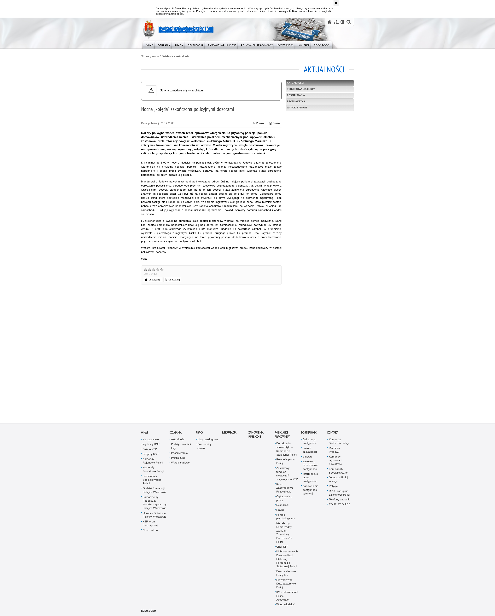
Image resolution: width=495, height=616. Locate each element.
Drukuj (276, 123)
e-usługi (307, 457)
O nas (144, 433)
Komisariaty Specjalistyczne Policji (152, 480)
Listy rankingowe (207, 440)
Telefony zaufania (339, 500)
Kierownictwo (151, 440)
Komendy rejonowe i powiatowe (335, 461)
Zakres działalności (310, 450)
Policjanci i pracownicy (282, 435)
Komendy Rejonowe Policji (153, 461)
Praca (199, 433)
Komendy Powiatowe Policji (153, 470)
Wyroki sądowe (297, 107)
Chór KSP (282, 547)
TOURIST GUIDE (339, 505)
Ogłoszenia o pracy (284, 499)
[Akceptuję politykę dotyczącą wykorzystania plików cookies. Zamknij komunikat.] (336, 3)
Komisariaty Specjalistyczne (338, 471)
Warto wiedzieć (285, 605)
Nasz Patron (150, 531)
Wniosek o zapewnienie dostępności (310, 466)
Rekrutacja (229, 433)
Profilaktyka (296, 101)
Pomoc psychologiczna (285, 517)
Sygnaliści (282, 505)
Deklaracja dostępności (310, 442)
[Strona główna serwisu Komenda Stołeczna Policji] (330, 22)
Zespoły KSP (150, 455)
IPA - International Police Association (287, 597)
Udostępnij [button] (154, 279)
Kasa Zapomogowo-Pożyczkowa (285, 488)
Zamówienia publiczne (255, 435)
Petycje (333, 486)
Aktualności (183, 56)
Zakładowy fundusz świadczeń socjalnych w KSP (287, 474)
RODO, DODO (148, 612)
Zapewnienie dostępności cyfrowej (310, 490)
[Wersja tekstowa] (343, 22)
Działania (167, 56)
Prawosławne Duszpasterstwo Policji (286, 584)
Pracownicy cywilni (204, 447)
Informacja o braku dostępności (310, 478)
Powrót (260, 123)
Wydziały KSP (151, 445)
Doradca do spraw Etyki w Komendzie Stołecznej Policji (286, 450)
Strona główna (150, 56)
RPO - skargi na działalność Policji (339, 493)
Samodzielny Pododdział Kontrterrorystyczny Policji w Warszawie (154, 503)
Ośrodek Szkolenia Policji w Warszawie (154, 515)
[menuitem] (149, 44)
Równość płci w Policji (285, 462)
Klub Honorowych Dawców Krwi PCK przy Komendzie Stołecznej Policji (287, 560)
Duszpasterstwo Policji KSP (286, 574)
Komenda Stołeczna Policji (339, 442)
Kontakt (332, 433)
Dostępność (309, 433)
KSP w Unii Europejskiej (150, 524)
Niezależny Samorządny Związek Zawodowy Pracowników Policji (284, 533)
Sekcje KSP (150, 450)
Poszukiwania (296, 95)
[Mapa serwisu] (336, 22)
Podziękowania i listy (301, 89)
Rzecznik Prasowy (334, 450)
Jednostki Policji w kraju (338, 480)
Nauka (280, 510)
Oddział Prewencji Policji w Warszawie (154, 491)
